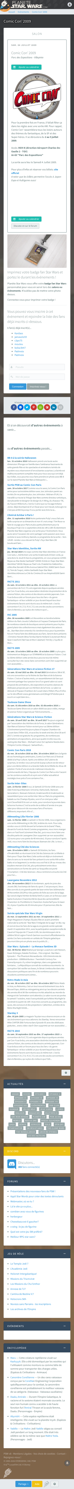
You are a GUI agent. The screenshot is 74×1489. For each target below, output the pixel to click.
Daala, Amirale (18, 1396)
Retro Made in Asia (17, 979)
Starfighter (15, 1128)
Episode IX (52, 1098)
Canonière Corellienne (22, 1377)
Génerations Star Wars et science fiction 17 (30, 669)
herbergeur (16, 1216)
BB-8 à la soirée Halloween (21, 457)
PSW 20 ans (56, 1116)
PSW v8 (7, 1453)
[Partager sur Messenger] (20, 407)
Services (36, 1124)
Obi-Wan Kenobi (19, 1116)
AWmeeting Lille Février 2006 (23, 816)
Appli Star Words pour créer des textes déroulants (37, 1196)
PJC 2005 (12, 614)
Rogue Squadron (50, 1120)
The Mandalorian (25, 1132)
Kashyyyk (15, 1361)
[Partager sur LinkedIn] (54, 407)
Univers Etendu (48, 1132)
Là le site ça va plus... (21, 1206)
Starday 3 (12, 1013)
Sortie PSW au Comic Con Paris (24, 484)
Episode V (20, 1101)
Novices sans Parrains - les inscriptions (30, 1304)
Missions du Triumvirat (22, 1278)
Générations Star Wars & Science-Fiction (29, 717)
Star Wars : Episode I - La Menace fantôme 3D (32, 946)
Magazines (35, 1113)
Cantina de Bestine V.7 (22, 1294)
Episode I (40, 1094)
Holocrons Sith (18, 1299)
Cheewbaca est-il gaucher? (24, 1221)
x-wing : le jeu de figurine (23, 1226)
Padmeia (19, 351)
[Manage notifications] (67, 1463)
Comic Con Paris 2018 (19, 750)
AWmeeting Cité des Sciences (23, 846)
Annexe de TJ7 (18, 1289)
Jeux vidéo (46, 1109)
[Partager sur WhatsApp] (40, 407)
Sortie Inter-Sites (16, 783)
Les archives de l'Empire (23, 1309)
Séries (22, 1124)
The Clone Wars (55, 1128)
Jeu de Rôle (29, 1109)
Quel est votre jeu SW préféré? (26, 1231)
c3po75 (18, 340)
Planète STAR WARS (28, 4)
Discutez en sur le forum (25, 225)
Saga (12, 1124)
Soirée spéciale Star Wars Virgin (24, 913)
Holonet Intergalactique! (23, 1273)
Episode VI (35, 1101)
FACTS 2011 (13, 581)
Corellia (29, 1381)
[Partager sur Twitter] (27, 407)
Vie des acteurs (36, 1135)
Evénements (38, 1105)
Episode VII (52, 1101)
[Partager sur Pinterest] (34, 407)
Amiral (28, 1407)
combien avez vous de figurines (27, 1211)
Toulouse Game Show (19, 702)
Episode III (21, 1098)
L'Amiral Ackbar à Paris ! (20, 515)
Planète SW (39, 1116)
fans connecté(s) (29, 1164)
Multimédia (51, 1113)
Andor (15, 1094)
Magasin (20, 1113)
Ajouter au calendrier (29, 67)
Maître (27, 1428)
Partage (22, 1484)
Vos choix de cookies (44, 1453)
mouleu (19, 344)
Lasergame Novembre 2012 (22, 880)
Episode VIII (20, 1105)
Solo (47, 1124)
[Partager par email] (60, 407)
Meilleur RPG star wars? (22, 1236)
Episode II (55, 1094)
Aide (37, 1484)
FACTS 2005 (13, 648)
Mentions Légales (22, 1453)
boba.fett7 (20, 347)
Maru (13, 1357)
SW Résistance (35, 1128)
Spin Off (59, 1124)
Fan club (54, 1105)
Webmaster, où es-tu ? (22, 1201)
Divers (27, 1094)
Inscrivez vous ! (38, 386)
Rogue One (31, 1120)
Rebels (17, 1120)
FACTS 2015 (13, 1030)
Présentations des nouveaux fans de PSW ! (33, 1191)
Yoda (55, 1435)
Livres (59, 1109)
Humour (14, 1109)
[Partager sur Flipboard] (47, 407)
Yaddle (14, 1428)
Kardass (19, 333)
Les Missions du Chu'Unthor (25, 1283)
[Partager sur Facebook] (14, 407)
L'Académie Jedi (18, 1268)
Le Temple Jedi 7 (19, 1263)
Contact (61, 1453)
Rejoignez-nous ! (12, 1457)
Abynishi (15, 1416)
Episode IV (36, 1098)
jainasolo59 (21, 337)
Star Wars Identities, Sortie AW (24, 548)
